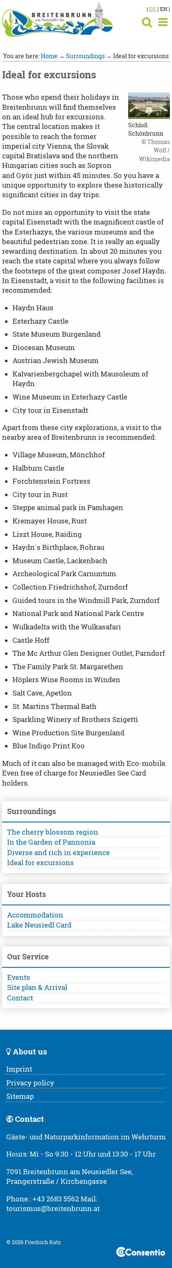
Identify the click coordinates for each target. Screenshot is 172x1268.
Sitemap (20, 1096)
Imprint (19, 1069)
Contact (20, 998)
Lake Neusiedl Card (39, 925)
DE (152, 8)
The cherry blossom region (52, 832)
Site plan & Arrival (37, 987)
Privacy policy (30, 1083)
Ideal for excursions (40, 862)
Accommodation (35, 915)
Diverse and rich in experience (58, 852)
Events (18, 977)
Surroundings (85, 56)
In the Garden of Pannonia (51, 842)
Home (49, 56)
